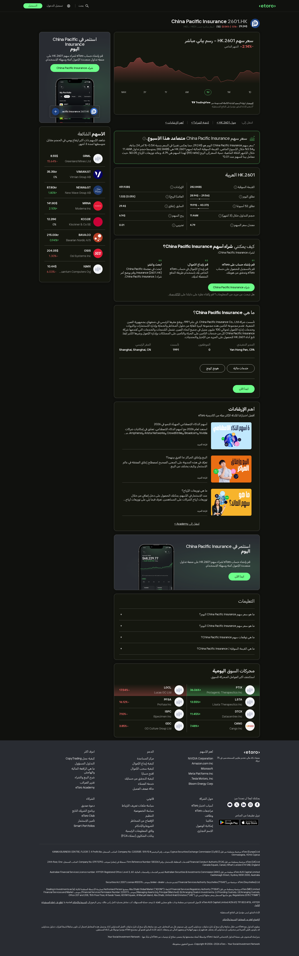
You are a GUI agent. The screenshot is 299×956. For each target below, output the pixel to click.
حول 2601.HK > (226, 122)
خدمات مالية (240, 368)
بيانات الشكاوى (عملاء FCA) (137, 835)
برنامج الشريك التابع (83, 810)
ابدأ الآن (243, 388)
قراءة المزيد (202, 444)
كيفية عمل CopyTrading (80, 758)
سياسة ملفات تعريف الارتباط (138, 805)
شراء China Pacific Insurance (75, 68)
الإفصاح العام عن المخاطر (249, 919)
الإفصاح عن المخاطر (142, 820)
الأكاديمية (174, 294)
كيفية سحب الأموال (142, 768)
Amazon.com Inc (202, 763)
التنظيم (150, 815)
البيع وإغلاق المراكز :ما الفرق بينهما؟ (186, 457)
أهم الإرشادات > (174, 122)
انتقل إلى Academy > (186, 523)
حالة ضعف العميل (143, 788)
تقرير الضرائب (87, 782)
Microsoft (207, 768)
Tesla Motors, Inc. (202, 778)
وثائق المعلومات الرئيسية (140, 830)
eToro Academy (85, 787)
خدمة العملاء (146, 783)
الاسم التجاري (205, 830)
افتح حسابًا (147, 773)
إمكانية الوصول (204, 825)
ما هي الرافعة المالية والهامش (83, 770)
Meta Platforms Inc (200, 773)
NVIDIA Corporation (200, 758)
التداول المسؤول (85, 763)
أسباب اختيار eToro (202, 805)
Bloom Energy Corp (201, 783)
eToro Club (88, 815)
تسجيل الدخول (55, 5)
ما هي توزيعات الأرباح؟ (194, 490)
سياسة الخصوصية (144, 810)
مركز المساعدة (145, 758)
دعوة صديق (88, 805)
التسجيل (32, 5)
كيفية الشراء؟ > (200, 122)
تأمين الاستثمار (86, 820)
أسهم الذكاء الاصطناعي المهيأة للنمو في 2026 (180, 424)
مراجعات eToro (204, 810)
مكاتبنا (209, 820)
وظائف (209, 815)
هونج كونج (212, 368)
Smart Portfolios (84, 825)
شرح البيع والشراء (85, 777)
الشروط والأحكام (144, 825)
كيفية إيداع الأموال (143, 763)
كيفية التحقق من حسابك (139, 778)
